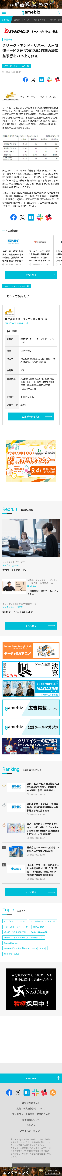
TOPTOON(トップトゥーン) (16, 926)
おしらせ (31, 1125)
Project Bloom (10, 942)
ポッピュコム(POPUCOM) (15, 932)
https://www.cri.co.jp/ (14, 322)
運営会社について (31, 1102)
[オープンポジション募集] (31, 30)
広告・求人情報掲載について (31, 1108)
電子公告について (31, 1119)
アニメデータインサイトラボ (42, 921)
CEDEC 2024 (38, 926)
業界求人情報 (39, 19)
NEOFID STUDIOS (11, 953)
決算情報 (8, 39)
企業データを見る (31, 416)
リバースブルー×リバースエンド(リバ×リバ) (23, 937)
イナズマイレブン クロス (15, 921)
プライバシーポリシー (31, 1130)
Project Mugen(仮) (39, 932)
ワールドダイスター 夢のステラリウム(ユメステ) (25, 948)
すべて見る (31, 274)
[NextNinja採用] (31, 989)
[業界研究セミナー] (31, 461)
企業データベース (21, 19)
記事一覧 (5, 19)
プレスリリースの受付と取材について (31, 1114)
